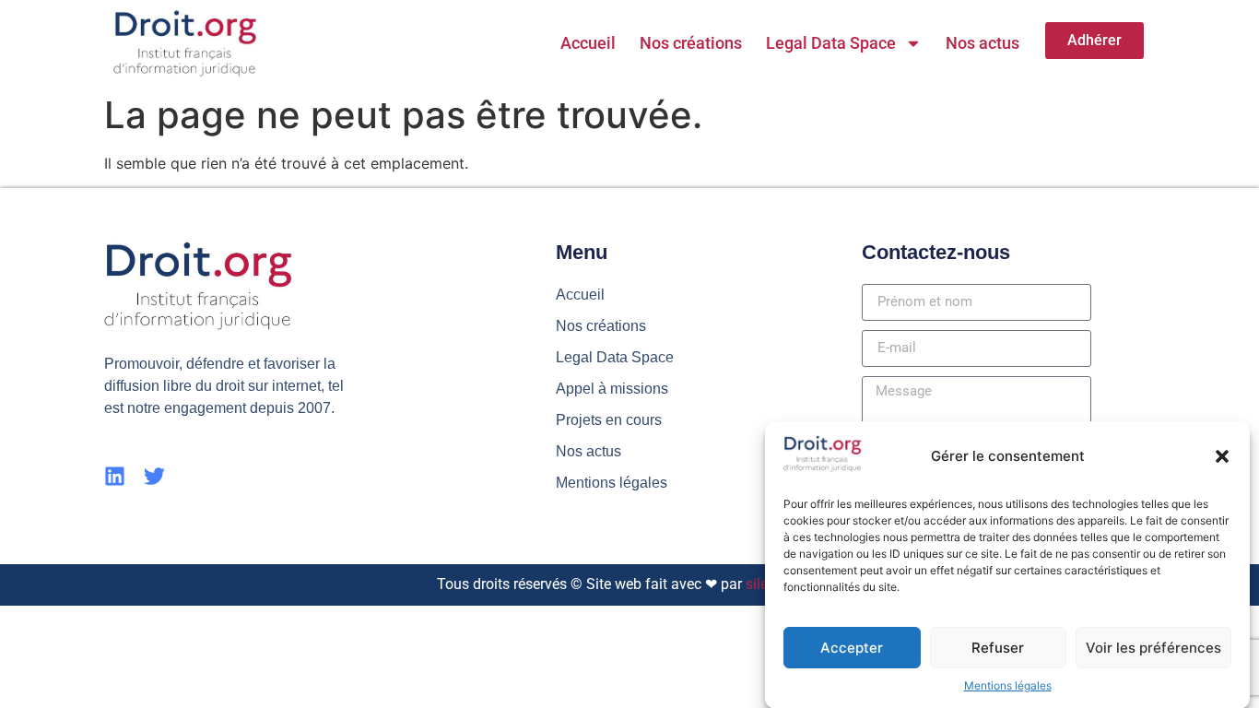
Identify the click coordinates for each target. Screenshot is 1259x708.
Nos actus (982, 43)
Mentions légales (1008, 685)
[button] (1222, 456)
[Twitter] (154, 476)
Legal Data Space (831, 43)
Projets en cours (609, 420)
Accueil (588, 43)
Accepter (851, 647)
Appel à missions (612, 388)
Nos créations (691, 43)
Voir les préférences (1153, 647)
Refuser (997, 647)
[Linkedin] (114, 476)
